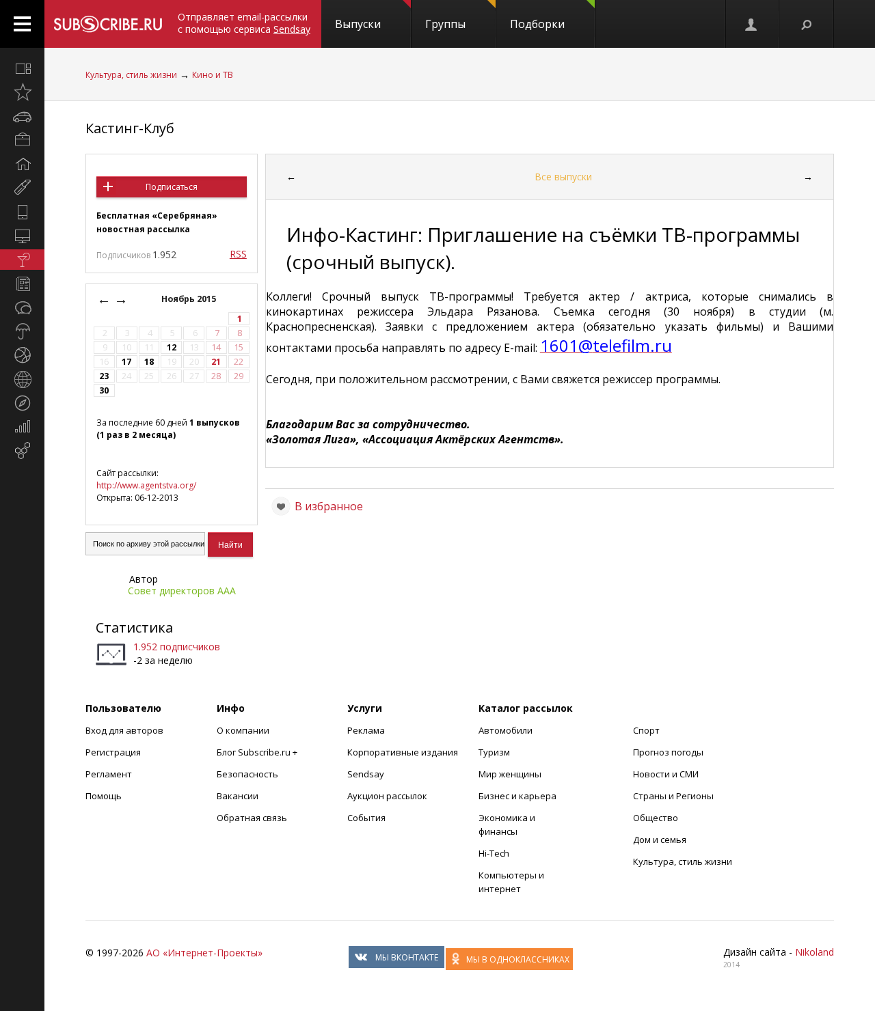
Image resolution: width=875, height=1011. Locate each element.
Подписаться (172, 187)
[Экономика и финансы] (22, 427)
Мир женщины (510, 774)
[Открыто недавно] (22, 92)
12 (171, 347)
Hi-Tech (494, 853)
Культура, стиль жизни (131, 75)
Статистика (134, 627)
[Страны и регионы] (22, 379)
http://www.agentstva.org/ (146, 485)
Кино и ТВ (212, 75)
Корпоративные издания (402, 752)
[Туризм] (22, 403)
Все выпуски (563, 176)
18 (149, 362)
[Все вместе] (22, 68)
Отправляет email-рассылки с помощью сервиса (244, 23)
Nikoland (814, 951)
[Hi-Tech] (22, 212)
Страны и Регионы (673, 796)
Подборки (537, 23)
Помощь (103, 796)
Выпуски (358, 23)
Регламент (108, 774)
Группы (445, 23)
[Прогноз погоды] (22, 331)
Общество (655, 818)
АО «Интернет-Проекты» (204, 952)
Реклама (366, 730)
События (366, 818)
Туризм (494, 752)
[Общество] (22, 307)
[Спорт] (22, 355)
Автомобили (506, 730)
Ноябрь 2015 (189, 299)
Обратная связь (252, 818)
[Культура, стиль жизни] (22, 259)
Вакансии (237, 796)
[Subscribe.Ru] (107, 24)
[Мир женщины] (22, 188)
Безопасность (247, 774)
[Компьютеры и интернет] (22, 235)
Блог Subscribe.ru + (258, 752)
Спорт (646, 730)
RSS (238, 253)
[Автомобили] (22, 116)
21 (216, 362)
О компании (243, 730)
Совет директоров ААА (182, 590)
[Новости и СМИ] (22, 283)
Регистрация (113, 752)
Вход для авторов (124, 730)
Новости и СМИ (666, 774)
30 (104, 390)
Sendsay (365, 774)
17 (126, 362)
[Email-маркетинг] (22, 451)
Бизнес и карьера (517, 796)
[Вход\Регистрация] (752, 24)
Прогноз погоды (668, 752)
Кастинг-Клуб (129, 128)
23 (104, 376)
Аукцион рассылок (387, 796)
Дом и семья (659, 839)
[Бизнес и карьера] (22, 140)
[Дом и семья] (22, 164)
